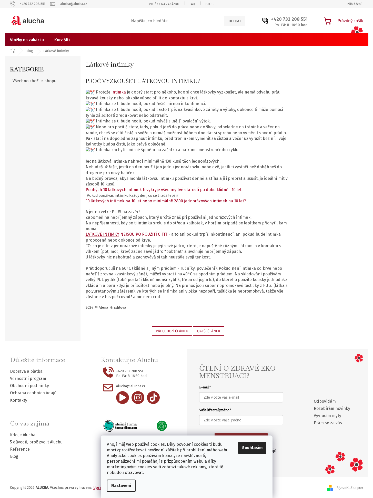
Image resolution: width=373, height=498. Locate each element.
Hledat (235, 21)
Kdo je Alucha (22, 434)
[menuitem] (27, 40)
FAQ (192, 4)
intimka (118, 92)
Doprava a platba (26, 371)
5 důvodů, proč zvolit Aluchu (36, 442)
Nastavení (121, 485)
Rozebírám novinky (332, 408)
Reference (20, 449)
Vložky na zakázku (164, 4)
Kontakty (18, 400)
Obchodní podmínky (29, 385)
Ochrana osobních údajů (33, 392)
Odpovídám (325, 401)
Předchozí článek (172, 331)
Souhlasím (252, 447)
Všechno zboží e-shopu (34, 80)
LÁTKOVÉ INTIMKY (102, 234)
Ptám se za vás (328, 422)
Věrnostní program (28, 378)
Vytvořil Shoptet (350, 487)
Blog (209, 4)
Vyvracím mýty (327, 415)
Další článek (208, 331)
